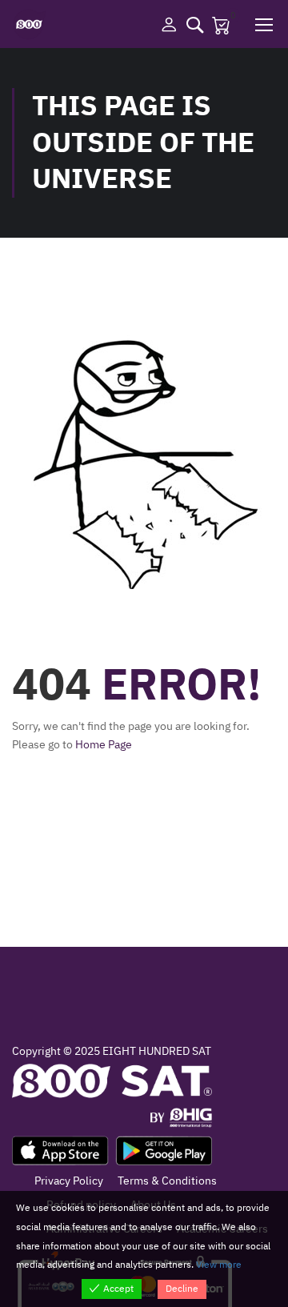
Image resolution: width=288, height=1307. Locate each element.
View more (219, 1264)
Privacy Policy (68, 1181)
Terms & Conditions (167, 1181)
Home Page (103, 744)
